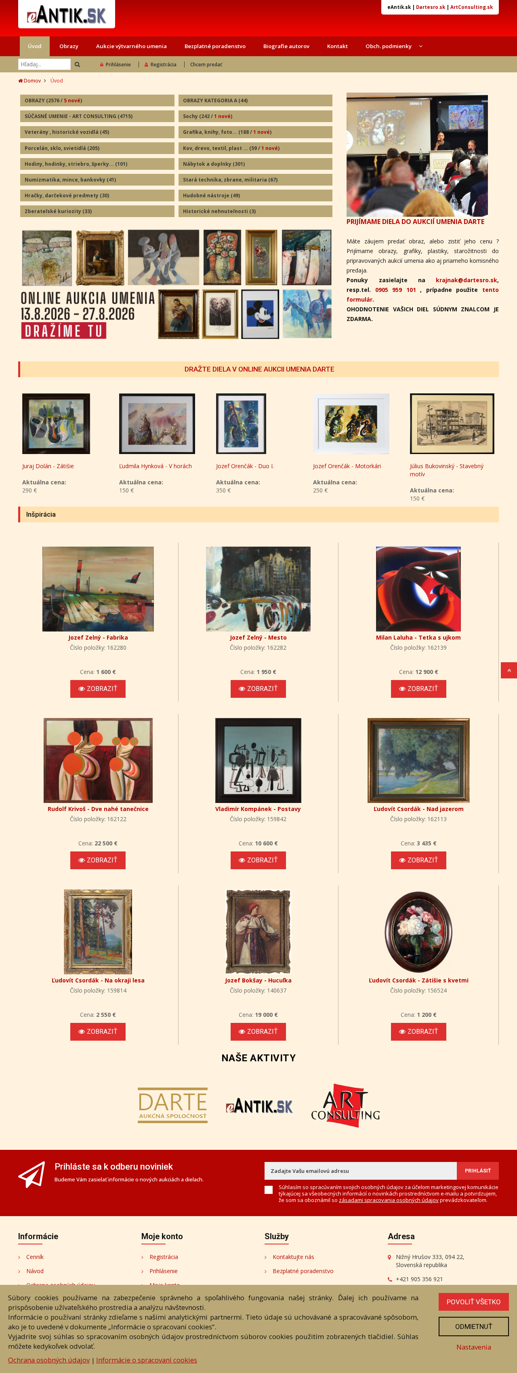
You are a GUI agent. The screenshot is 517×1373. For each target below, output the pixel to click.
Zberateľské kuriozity (58, 211)
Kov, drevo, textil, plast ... (231, 148)
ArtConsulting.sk (471, 7)
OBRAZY (53, 100)
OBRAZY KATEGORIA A (215, 100)
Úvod (35, 46)
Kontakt (337, 46)
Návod (35, 1271)
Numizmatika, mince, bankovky (70, 179)
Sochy (207, 116)
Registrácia (164, 64)
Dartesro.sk (430, 7)
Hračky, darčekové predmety (67, 195)
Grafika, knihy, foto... (227, 132)
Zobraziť (102, 689)
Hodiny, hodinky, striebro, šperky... (76, 164)
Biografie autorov (286, 46)
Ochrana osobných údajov (49, 1360)
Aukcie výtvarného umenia (131, 46)
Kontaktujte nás (293, 1257)
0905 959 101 (395, 290)
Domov (32, 80)
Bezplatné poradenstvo (215, 46)
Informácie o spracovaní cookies (146, 1360)
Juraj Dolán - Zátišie (48, 466)
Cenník (35, 1257)
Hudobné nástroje (211, 195)
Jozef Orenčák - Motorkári (347, 466)
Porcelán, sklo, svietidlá (62, 148)
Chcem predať (206, 64)
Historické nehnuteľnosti (219, 211)
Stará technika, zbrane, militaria (230, 179)
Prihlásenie (118, 64)
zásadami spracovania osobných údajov (389, 1200)
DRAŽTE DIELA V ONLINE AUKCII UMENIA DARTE (259, 369)
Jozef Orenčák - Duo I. (245, 466)
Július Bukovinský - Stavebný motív (446, 470)
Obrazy (68, 46)
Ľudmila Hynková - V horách (155, 466)
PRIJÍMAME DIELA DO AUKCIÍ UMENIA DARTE (415, 221)
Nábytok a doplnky (214, 164)
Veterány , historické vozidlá (67, 132)
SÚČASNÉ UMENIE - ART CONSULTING (78, 116)
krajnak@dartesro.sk (466, 280)
